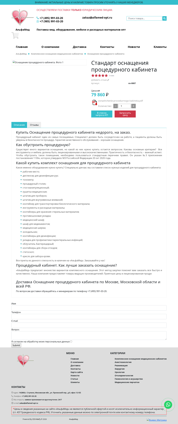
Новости (134, 46)
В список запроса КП (102, 114)
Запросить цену (125, 114)
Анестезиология (123, 362)
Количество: (105, 106)
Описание (19, 124)
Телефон (16, 312)
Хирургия (119, 368)
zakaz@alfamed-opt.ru (28, 403)
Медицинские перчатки (127, 382)
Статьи (74, 379)
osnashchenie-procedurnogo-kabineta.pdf (120, 100)
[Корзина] (15, 35)
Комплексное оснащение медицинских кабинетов (141, 358)
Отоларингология (124, 375)
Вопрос (15, 329)
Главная (22, 46)
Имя (13, 303)
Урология (119, 372)
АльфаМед (73, 419)
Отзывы (34, 124)
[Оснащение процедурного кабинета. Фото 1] (49, 62)
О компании (50, 46)
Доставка (79, 46)
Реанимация (121, 365)
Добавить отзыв (99, 80)
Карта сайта (77, 372)
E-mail (14, 320)
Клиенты (160, 46)
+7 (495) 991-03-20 (29, 396)
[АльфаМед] (22, 17)
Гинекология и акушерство (129, 379)
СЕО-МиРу (36, 419)
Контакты (107, 46)
